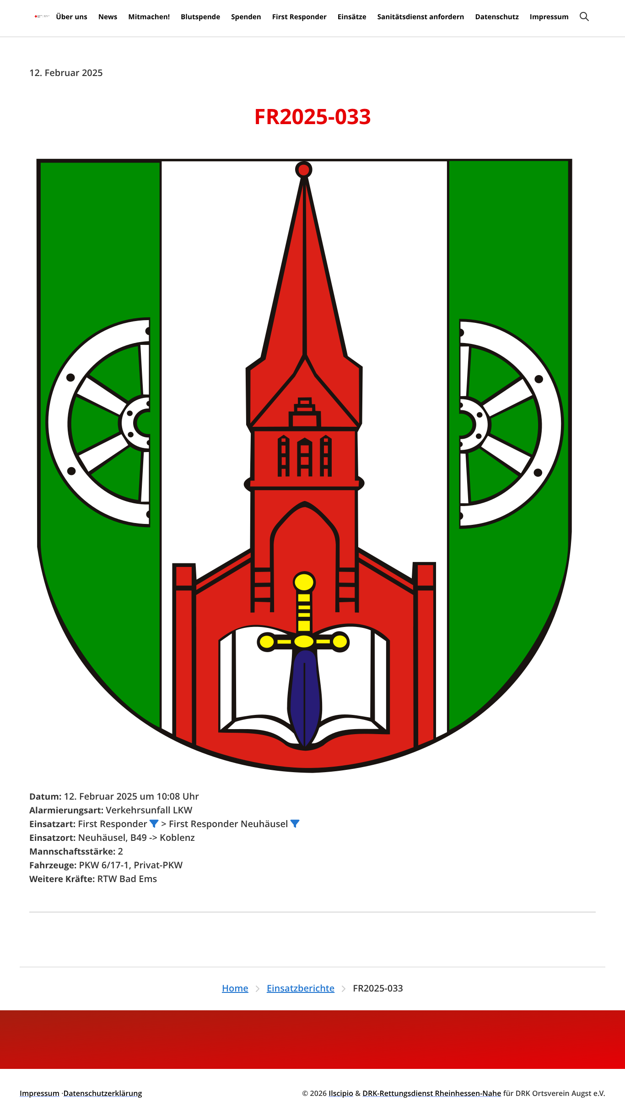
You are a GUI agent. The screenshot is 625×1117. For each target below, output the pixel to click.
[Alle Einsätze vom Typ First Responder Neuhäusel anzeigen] (295, 823)
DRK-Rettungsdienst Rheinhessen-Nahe (431, 1093)
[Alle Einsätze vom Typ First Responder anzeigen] (154, 823)
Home (235, 988)
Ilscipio (341, 1093)
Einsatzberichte (300, 988)
